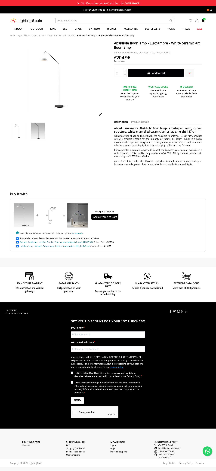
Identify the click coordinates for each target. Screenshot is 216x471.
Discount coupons (118, 451)
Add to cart (158, 73)
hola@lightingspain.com (169, 448)
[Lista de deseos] (191, 20)
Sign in (113, 445)
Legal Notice (169, 463)
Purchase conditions (75, 451)
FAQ (68, 445)
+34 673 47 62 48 (166, 451)
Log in (113, 448)
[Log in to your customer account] (197, 20)
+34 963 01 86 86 (96, 9)
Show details (77, 233)
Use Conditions (73, 455)
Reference (119, 52)
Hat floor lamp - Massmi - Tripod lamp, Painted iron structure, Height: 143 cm (54, 246)
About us (26, 445)
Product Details (140, 122)
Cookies (200, 463)
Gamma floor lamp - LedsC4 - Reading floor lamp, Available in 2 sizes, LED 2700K (56, 242)
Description (121, 122)
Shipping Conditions (75, 448)
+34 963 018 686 (165, 445)
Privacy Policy (186, 463)
